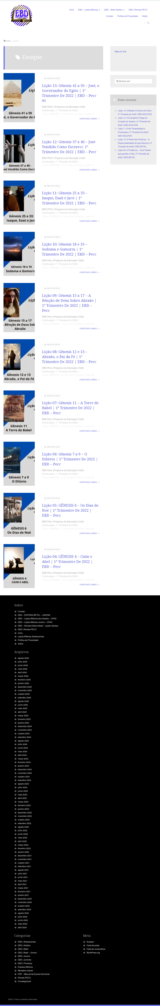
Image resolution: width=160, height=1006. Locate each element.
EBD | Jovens (24, 956)
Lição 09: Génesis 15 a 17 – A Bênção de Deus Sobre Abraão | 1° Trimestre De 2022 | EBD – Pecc (69, 303)
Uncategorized (24, 981)
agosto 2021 (23, 869)
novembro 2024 (25, 729)
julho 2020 (22, 916)
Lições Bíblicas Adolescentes (31, 636)
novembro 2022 (25, 816)
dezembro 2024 (25, 726)
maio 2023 (22, 794)
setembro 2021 (24, 866)
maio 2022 (22, 837)
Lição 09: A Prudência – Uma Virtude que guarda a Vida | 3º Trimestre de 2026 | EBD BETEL (134, 154)
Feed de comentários (96, 949)
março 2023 (23, 801)
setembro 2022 (24, 823)
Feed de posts (93, 945)
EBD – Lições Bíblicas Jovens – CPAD (35, 622)
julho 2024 (22, 744)
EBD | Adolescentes (27, 941)
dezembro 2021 (25, 855)
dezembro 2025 (25, 686)
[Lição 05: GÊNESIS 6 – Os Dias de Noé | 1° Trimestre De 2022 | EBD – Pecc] (19, 515)
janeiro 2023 (23, 808)
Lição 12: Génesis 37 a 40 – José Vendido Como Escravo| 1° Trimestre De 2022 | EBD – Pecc (69, 146)
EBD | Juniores (24, 959)
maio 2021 (22, 880)
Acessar (90, 941)
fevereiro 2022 (24, 848)
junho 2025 (23, 704)
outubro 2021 (24, 862)
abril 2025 (22, 711)
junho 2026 (23, 665)
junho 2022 (23, 834)
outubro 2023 (24, 776)
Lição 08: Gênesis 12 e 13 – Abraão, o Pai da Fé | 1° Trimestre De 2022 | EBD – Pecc (69, 356)
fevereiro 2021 (24, 891)
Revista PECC (53, 78)
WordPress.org (93, 952)
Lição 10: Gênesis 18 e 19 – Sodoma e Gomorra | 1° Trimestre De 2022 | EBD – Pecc (69, 249)
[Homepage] (21, 16)
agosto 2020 (23, 913)
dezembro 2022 (25, 812)
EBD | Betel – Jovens (27, 952)
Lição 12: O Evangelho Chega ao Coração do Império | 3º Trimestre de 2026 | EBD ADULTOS (134, 121)
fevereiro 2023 (24, 805)
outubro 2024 (24, 733)
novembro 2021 (25, 859)
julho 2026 (22, 661)
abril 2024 (22, 755)
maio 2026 (22, 668)
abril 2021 (22, 884)
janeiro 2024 (23, 765)
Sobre (145, 16)
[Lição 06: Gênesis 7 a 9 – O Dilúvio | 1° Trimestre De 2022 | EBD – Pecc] (19, 464)
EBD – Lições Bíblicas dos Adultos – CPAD (37, 618)
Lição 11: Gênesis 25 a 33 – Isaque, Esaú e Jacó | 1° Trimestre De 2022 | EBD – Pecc (69, 197)
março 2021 (23, 887)
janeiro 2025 (23, 722)
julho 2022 (22, 830)
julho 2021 (22, 873)
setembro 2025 (24, 697)
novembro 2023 (25, 773)
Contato (109, 16)
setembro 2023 (24, 780)
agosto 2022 (23, 826)
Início (71, 9)
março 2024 (23, 758)
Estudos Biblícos (25, 966)
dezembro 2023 (25, 769)
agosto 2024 (23, 740)
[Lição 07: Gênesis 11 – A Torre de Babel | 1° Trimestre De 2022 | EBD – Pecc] (19, 412)
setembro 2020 (24, 909)
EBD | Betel (23, 949)
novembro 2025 (25, 690)
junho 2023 (23, 791)
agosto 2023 (23, 783)
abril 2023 (22, 798)
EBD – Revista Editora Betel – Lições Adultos (38, 625)
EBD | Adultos (24, 945)
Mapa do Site (120, 51)
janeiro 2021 (23, 895)
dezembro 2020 (25, 898)
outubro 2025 (24, 693)
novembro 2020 (25, 902)
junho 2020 (23, 920)
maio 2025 (22, 708)
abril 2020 (22, 927)
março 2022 (23, 844)
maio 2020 (22, 923)
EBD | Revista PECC (138, 9)
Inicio (20, 633)
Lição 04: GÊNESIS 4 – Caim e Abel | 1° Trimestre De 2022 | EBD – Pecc (67, 561)
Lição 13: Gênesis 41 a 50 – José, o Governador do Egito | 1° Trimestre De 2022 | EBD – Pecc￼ (70, 93)
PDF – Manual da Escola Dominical (34, 974)
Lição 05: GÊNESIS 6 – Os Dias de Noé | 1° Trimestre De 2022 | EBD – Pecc (70, 510)
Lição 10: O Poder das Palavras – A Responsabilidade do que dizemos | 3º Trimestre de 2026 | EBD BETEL (135, 143)
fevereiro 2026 (24, 679)
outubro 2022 (24, 819)
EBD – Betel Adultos (113, 9)
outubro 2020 (24, 905)
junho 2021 (23, 877)
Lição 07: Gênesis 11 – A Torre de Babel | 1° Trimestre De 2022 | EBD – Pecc (70, 407)
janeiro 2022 (23, 851)
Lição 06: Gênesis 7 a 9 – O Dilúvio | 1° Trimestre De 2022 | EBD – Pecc (70, 459)
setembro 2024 (24, 737)
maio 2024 (22, 751)
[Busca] (145, 20)
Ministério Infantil (25, 970)
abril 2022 (22, 841)
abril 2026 (22, 672)
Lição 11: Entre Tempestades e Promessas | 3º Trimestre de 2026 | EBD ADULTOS (133, 132)
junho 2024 (23, 747)
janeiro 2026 (23, 683)
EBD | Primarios (25, 963)
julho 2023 (22, 787)
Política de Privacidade (127, 16)
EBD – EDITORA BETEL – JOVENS (34, 615)
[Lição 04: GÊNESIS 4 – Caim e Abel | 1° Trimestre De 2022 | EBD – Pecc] (19, 566)
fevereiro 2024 (24, 762)
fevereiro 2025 (24, 719)
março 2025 (23, 715)
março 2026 (23, 676)
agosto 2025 (23, 701)
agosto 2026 (23, 658)
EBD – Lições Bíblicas (88, 9)
